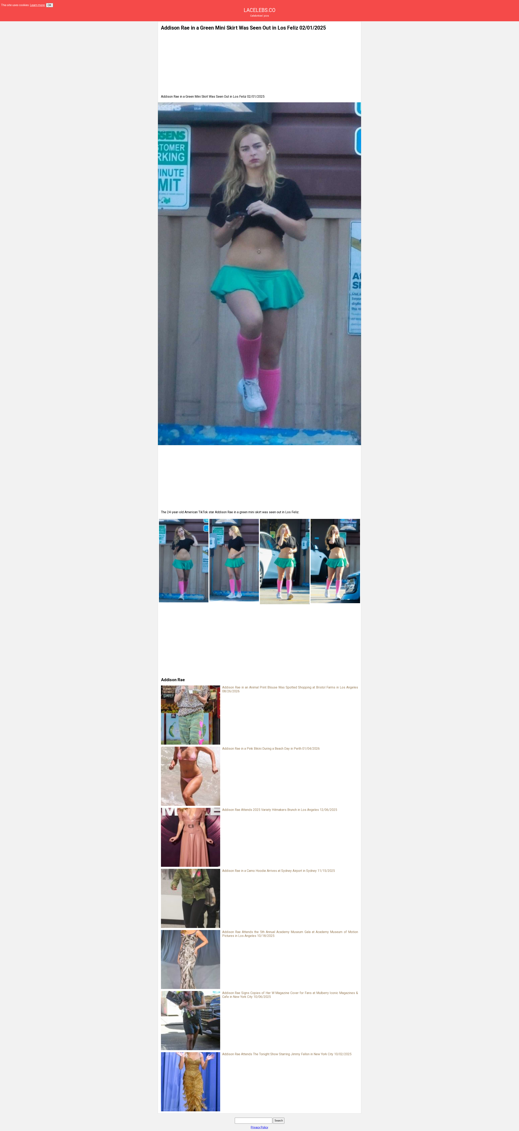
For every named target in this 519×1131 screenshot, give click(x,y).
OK (49, 5)
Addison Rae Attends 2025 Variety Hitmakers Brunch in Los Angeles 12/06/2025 (279, 810)
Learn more (37, 5)
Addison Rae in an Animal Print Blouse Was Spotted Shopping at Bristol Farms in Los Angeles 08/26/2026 (290, 689)
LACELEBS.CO (260, 10)
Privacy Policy (259, 1127)
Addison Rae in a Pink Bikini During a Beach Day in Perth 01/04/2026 (271, 748)
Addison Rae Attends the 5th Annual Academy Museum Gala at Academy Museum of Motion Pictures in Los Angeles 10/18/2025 (290, 934)
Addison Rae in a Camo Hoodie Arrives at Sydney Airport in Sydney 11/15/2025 (278, 871)
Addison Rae (173, 679)
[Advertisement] (115, 49)
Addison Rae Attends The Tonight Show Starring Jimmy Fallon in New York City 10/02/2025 (287, 1054)
